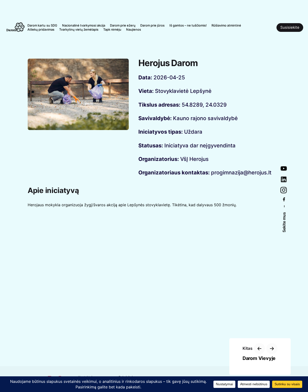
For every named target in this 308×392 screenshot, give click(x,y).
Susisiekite (289, 27)
